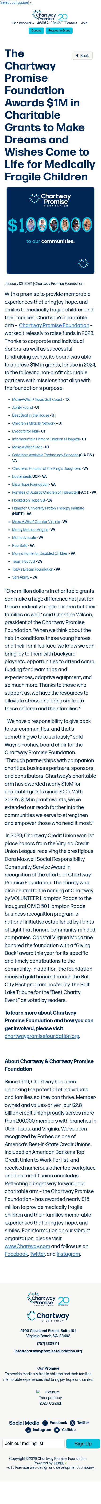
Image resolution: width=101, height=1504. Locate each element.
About (41, 23)
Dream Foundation (38, 569)
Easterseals (22, 477)
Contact (71, 23)
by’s (19, 569)
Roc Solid (19, 546)
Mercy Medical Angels (30, 530)
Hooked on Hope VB (28, 500)
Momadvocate (24, 538)
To (14, 569)
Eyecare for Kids (25, 431)
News (56, 23)
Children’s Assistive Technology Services (45, 455)
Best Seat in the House (30, 415)
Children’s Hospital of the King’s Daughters (46, 469)
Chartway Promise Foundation (54, 325)
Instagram (68, 1254)
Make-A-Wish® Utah (27, 447)
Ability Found (22, 407)
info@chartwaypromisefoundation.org (48, 1351)
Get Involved (21, 23)
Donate (36, 30)
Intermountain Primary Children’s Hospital (46, 439)
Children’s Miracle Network (33, 423)
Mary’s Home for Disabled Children (40, 553)
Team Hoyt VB (23, 561)
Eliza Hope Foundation (30, 484)
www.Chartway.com (27, 1246)
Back (84, 56)
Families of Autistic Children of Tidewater (45, 492)
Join (84, 23)
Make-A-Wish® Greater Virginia (36, 522)
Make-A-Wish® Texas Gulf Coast (37, 400)
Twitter (37, 1254)
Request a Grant (59, 30)
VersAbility (20, 577)
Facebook (16, 1254)
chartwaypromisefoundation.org (42, 1036)
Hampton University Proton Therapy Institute (48, 508)
